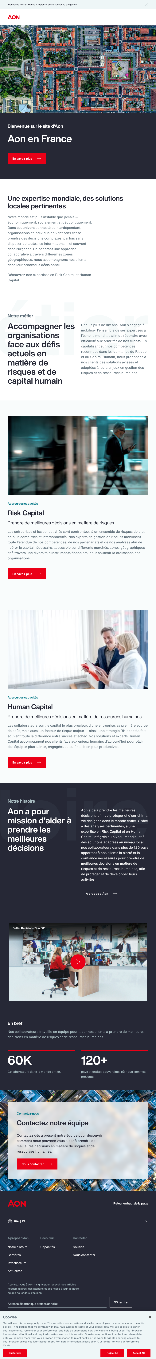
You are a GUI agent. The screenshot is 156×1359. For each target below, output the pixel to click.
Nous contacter (84, 1255)
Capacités (47, 1247)
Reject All (112, 1353)
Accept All (138, 1353)
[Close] (150, 1317)
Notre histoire (17, 1247)
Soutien (78, 1247)
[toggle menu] (146, 17)
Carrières (14, 1255)
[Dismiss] (146, 4)
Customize (15, 1353)
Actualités (15, 1271)
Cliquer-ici (41, 4)
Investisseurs (17, 1263)
